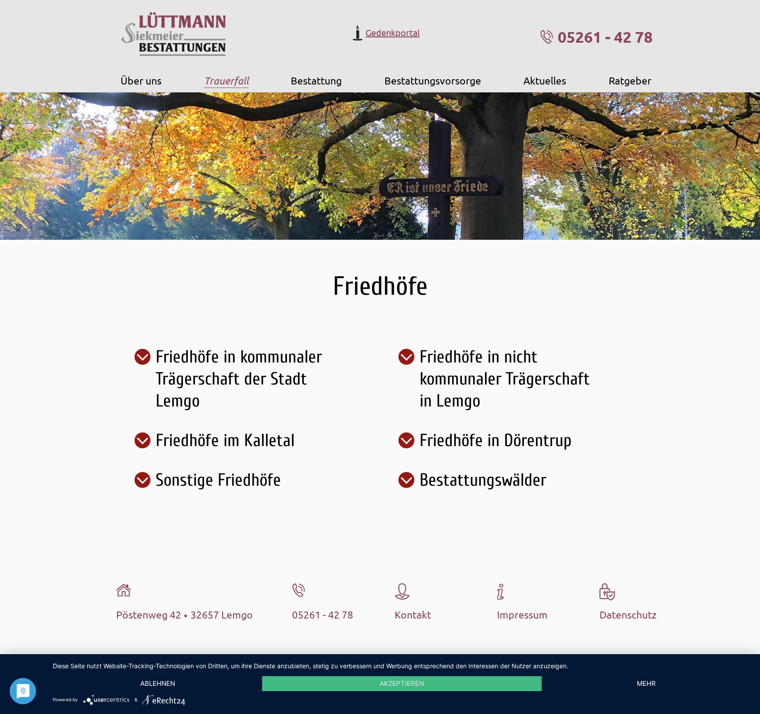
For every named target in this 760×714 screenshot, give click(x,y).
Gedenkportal (392, 32)
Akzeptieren (402, 683)
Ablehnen (157, 683)
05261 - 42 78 (605, 36)
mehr (646, 683)
